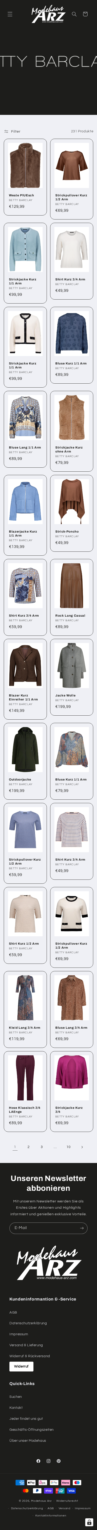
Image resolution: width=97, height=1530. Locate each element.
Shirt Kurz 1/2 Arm (24, 943)
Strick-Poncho (67, 531)
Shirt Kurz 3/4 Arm (70, 279)
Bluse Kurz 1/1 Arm (71, 363)
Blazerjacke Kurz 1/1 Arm (23, 533)
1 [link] (15, 1147)
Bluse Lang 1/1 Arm (25, 447)
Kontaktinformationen (50, 1515)
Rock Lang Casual (70, 615)
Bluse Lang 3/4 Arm (71, 1027)
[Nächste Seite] (82, 1147)
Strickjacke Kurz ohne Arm (69, 449)
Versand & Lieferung (26, 1345)
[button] (9, 14)
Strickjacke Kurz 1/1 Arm (22, 281)
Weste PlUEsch (21, 195)
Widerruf (21, 1366)
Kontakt (16, 1408)
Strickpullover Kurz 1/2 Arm (71, 197)
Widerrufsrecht (67, 1501)
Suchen (15, 1397)
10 (68, 1147)
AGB (13, 1312)
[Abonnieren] (82, 1228)
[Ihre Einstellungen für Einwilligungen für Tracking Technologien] (89, 1522)
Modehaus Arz (41, 1501)
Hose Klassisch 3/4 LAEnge (24, 1109)
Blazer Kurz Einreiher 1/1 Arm (23, 697)
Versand (64, 1508)
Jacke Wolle (65, 695)
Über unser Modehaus (27, 1440)
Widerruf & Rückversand (29, 1356)
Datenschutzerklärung (28, 1323)
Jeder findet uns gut (26, 1418)
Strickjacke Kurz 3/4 (69, 1109)
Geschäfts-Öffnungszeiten (31, 1429)
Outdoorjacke (20, 779)
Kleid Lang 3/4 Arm (24, 1027)
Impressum (18, 1334)
